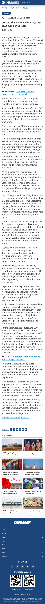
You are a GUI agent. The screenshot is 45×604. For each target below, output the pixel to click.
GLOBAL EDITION (25, 594)
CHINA (17, 594)
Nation (14, 7)
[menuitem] (24, 2)
